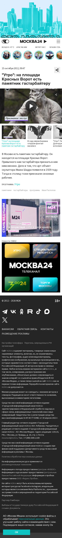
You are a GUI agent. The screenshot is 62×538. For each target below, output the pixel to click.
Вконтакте (13, 311)
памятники (6, 190)
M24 (18, 300)
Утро (17, 184)
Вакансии (8, 329)
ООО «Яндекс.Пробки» (27, 478)
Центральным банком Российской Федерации (29, 474)
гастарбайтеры (20, 190)
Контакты (47, 329)
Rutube (30, 311)
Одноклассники (22, 311)
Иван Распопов (49, 190)
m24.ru (10, 350)
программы (35, 190)
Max (47, 311)
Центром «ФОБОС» (47, 469)
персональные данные (31, 518)
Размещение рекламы (15, 333)
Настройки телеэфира (12, 342)
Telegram (5, 311)
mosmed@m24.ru (10, 438)
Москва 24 (31, 41)
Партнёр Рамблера (10, 500)
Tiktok (39, 311)
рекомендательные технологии (16, 464)
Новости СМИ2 (9, 241)
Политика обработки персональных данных (22, 456)
